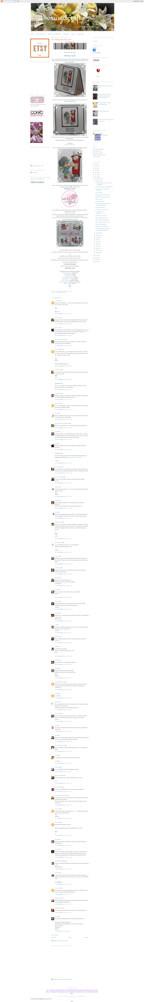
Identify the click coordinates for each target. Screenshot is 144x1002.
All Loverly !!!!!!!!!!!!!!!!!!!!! (102, 209)
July (97, 239)
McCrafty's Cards (59, 477)
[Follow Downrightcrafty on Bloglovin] (37, 183)
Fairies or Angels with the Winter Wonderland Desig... (103, 204)
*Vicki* (57, 556)
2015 (96, 172)
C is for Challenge (68, 276)
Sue (56, 443)
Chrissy (56, 872)
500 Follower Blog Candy (103, 111)
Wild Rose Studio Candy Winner (103, 197)
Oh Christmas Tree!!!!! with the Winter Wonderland (104, 103)
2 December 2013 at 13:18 (63, 904)
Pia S (56, 735)
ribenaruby (57, 403)
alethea (56, 839)
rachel (56, 431)
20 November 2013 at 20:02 (63, 597)
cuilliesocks (57, 567)
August (97, 237)
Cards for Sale (81, 34)
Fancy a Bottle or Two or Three (102, 222)
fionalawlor (57, 713)
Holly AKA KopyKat (59, 745)
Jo (55, 624)
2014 (96, 174)
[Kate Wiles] (94, 51)
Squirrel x (57, 327)
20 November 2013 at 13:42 (63, 473)
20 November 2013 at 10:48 (63, 428)
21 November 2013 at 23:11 (63, 751)
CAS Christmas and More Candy (103, 195)
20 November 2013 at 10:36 (63, 419)
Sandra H (57, 636)
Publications (66, 34)
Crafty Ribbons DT (97, 149)
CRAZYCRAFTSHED (60, 861)
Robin (56, 413)
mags (56, 646)
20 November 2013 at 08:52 (63, 366)
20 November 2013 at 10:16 (63, 399)
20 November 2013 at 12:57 (63, 463)
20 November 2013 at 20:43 (63, 621)
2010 (96, 259)
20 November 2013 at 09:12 (63, 389)
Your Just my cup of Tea (101, 215)
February (98, 250)
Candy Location (99, 199)
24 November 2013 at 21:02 (63, 835)
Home (32, 34)
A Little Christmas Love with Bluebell (104, 186)
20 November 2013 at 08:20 (63, 335)
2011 (96, 257)
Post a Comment (54, 935)
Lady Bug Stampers (59, 682)
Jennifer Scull (58, 908)
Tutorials (73, 34)
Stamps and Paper (59, 775)
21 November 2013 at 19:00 (63, 741)
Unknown (57, 300)
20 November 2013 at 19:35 (63, 585)
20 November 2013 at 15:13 (63, 518)
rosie (56, 725)
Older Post (86, 937)
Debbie (56, 500)
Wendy (56, 668)
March (97, 248)
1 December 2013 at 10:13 (63, 869)
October (98, 233)
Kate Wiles (95, 47)
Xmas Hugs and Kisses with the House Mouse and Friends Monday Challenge (104, 95)
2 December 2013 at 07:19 (63, 894)
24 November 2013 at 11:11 (63, 791)
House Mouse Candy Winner (102, 220)
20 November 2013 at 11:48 (63, 439)
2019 (96, 164)
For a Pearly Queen (100, 201)
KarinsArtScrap (58, 542)
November (98, 181)
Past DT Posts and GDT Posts (54, 34)
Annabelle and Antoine (70, 213)
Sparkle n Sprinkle (64, 282)
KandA (56, 702)
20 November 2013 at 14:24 (63, 483)
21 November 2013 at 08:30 (63, 698)
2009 (96, 262)
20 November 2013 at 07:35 (63, 313)
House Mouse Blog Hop (101, 224)
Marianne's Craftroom (60, 339)
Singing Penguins (104, 135)
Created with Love (66, 279)
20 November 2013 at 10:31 (63, 409)
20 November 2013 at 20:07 (63, 609)
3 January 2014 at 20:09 (62, 931)
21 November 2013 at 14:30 (63, 709)
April (97, 246)
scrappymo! (57, 888)
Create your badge (96, 52)
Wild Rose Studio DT (61, 292)
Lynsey (56, 613)
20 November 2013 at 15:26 (63, 552)
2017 (96, 168)
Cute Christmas (99, 192)
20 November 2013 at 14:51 (63, 496)
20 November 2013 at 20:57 (63, 642)
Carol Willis (57, 369)
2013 (96, 177)
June (97, 241)
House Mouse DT (97, 153)
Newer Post (53, 937)
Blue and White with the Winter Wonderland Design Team (103, 229)
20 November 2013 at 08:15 (63, 324)
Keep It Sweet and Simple (60, 795)
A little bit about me (40, 34)
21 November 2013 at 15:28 (63, 721)
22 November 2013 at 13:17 (63, 763)
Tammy (56, 660)
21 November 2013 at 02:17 (63, 689)
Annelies (57, 767)
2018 (96, 166)
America (57, 849)
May (97, 244)
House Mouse (96, 151)
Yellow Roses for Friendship (102, 226)
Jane (56, 512)
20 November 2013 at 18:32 (63, 574)
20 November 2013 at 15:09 (63, 508)
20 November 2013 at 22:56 (63, 678)
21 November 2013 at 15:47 (63, 731)
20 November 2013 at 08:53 (63, 379)
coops (56, 755)
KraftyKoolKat (58, 522)
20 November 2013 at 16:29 (63, 564)
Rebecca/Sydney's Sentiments (61, 423)
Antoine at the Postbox (70, 144)
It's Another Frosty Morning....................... (101, 212)
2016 (96, 170)
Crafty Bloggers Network (67, 277)
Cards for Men (67, 274)
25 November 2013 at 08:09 (63, 845)
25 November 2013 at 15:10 (63, 857)
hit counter (95, 41)
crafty (56, 693)
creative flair (95, 156)
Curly (56, 916)
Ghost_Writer (58, 349)
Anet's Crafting (58, 787)
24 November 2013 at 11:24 (63, 818)
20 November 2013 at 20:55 (63, 632)
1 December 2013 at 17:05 (63, 884)
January (98, 252)
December (98, 178)
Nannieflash (57, 393)
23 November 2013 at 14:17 (63, 783)
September (98, 235)
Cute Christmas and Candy (102, 217)
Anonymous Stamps (66, 273)
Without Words (67, 283)
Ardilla (56, 487)
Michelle (57, 577)
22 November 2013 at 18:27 (63, 771)
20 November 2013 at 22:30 (63, 656)
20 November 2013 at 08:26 (63, 345)
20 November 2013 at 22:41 (63, 664)
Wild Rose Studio (69, 189)
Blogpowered (48, 998)
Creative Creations (65, 280)
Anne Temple (58, 467)
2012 (96, 255)
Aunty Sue (57, 317)
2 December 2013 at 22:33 (63, 912)
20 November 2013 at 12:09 (63, 449)
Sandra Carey (58, 898)
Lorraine (57, 601)
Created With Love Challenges (75, 457)
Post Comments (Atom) (62, 940)
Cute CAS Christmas (100, 207)
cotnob (56, 589)
